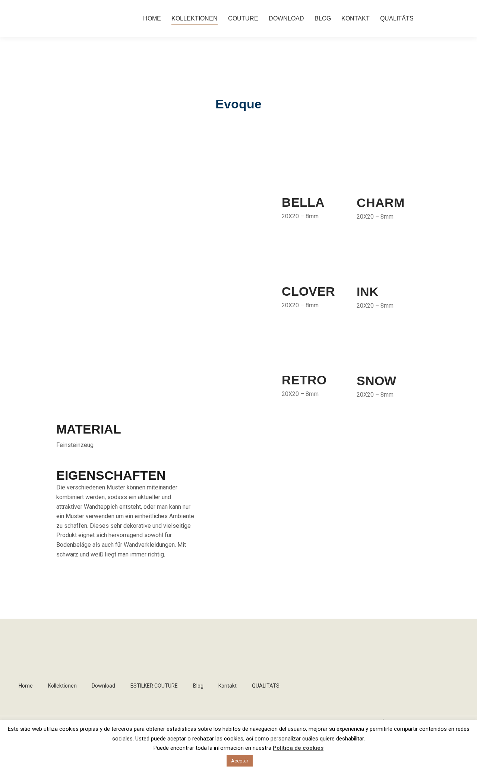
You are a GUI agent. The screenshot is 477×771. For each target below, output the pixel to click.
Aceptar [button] (239, 761)
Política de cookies (298, 748)
